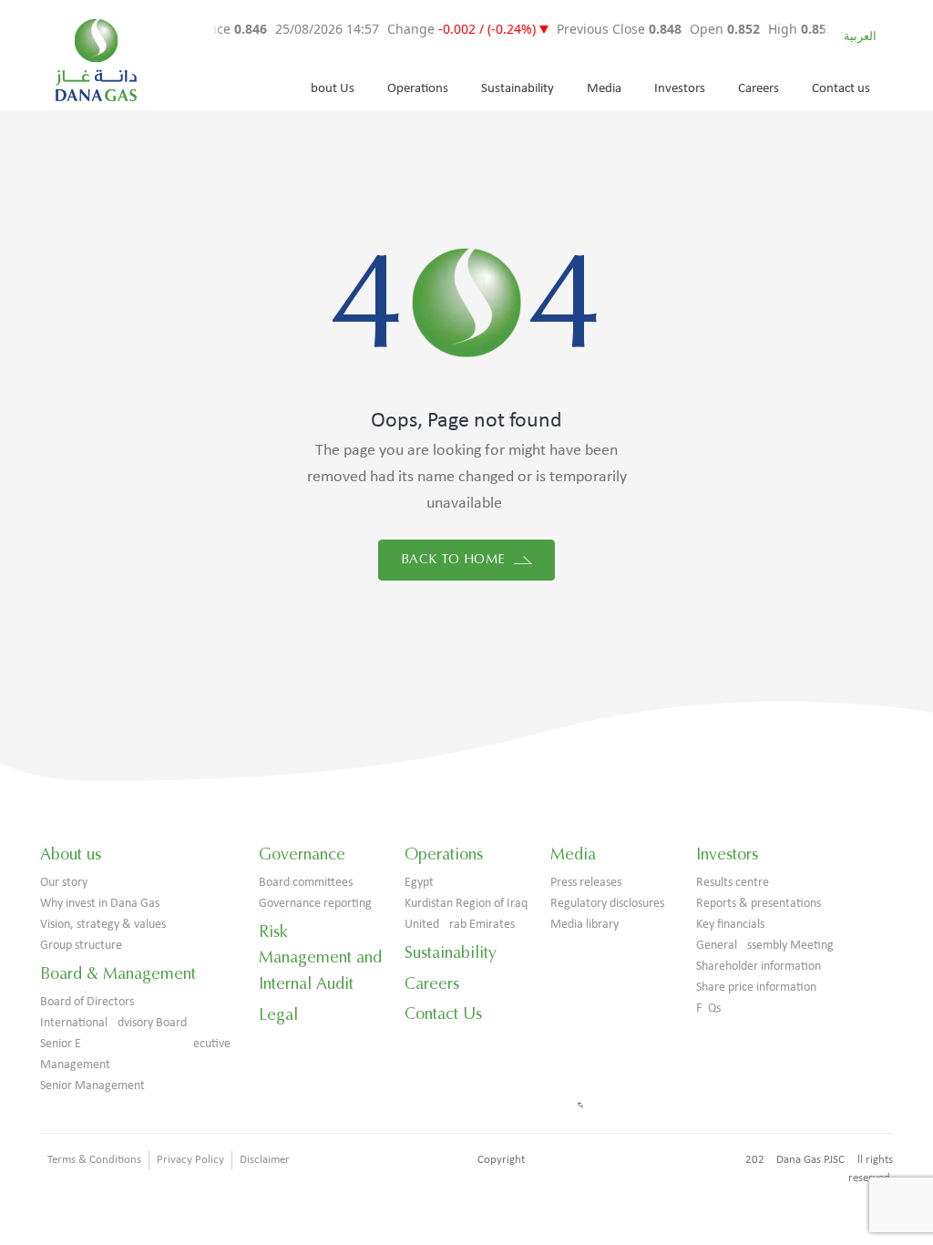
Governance (302, 854)
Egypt (419, 883)
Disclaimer (265, 1160)
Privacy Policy (190, 1160)
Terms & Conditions (94, 1160)
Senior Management (92, 1086)
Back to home (455, 559)
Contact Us (443, 1013)
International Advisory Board (113, 1023)
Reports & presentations (758, 904)
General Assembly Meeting (765, 945)
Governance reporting (315, 904)
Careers (758, 89)
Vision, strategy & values (103, 924)
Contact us (841, 89)
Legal (278, 1014)
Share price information (756, 987)
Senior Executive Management (135, 1054)
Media (604, 89)
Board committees (306, 883)
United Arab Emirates (460, 924)
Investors (679, 89)
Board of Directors (87, 1002)
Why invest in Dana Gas (99, 904)
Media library (584, 924)
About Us (328, 89)
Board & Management (118, 973)
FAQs (708, 1008)
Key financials (730, 924)
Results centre (732, 883)
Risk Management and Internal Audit (320, 957)
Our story (63, 883)
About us (70, 854)
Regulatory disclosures (607, 904)
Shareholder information (758, 966)
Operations (417, 89)
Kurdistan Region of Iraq (466, 904)
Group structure (81, 945)
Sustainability (517, 89)
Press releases (585, 883)
